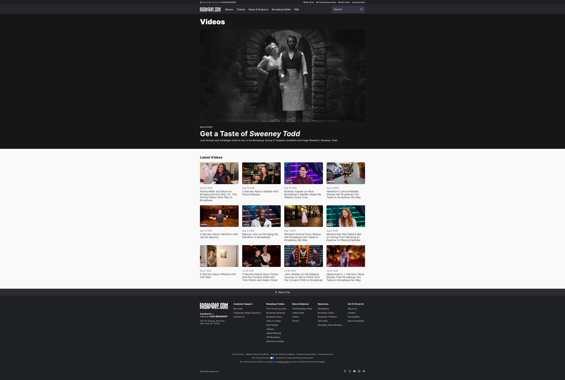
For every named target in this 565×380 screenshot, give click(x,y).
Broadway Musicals (275, 312)
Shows (229, 9)
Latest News (298, 312)
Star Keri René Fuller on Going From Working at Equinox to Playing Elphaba (344, 237)
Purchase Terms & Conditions (283, 354)
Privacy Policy (238, 354)
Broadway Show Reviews (330, 325)
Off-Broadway (273, 337)
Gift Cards (345, 2)
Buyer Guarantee (356, 321)
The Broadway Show (327, 2)
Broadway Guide (281, 9)
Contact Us (205, 313)
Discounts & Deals (275, 341)
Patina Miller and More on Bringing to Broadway (218, 196)
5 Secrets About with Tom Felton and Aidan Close (260, 277)
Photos (295, 321)
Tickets (241, 9)
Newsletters (323, 308)
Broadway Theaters (327, 316)
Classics (270, 329)
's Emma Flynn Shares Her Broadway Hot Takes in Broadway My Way (302, 237)
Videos (295, 316)
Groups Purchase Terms (306, 354)
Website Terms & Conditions (257, 354)
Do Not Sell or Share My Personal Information (294, 358)
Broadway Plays (274, 316)
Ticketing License (325, 354)
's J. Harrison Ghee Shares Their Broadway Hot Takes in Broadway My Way (345, 277)
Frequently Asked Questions (247, 312)
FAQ (296, 9)
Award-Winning (273, 333)
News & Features (258, 9)
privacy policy (284, 362)
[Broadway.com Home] (210, 9)
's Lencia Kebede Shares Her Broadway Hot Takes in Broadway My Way (343, 194)
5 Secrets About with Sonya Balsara (260, 193)
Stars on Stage (273, 321)
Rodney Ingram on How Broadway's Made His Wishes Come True (302, 194)
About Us (352, 308)
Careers (351, 312)
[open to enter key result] (361, 9)
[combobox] (348, 9)
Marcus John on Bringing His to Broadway (260, 236)
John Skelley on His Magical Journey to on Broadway (303, 277)
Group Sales (360, 2)
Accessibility (354, 316)
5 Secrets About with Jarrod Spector (219, 236)
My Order (310, 2)
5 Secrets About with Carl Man (218, 276)
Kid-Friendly (272, 325)
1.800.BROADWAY (219, 2)
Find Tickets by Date (276, 308)
